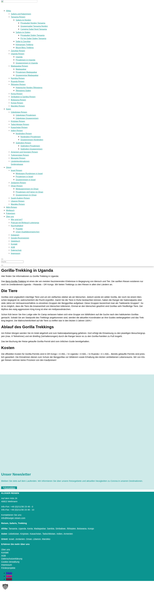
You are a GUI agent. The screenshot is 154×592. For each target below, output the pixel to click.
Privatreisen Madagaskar (26, 72)
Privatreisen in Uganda (25, 60)
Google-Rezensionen (20, 238)
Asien (8, 109)
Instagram (15, 235)
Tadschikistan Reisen (20, 124)
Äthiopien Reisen (18, 84)
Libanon (37, 539)
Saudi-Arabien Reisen (20, 198)
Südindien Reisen (23, 143)
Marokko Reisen (18, 106)
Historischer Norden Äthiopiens (29, 88)
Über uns (10, 217)
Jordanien (20, 539)
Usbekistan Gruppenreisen (27, 118)
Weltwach (10, 210)
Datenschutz (16, 250)
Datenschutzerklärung (11, 558)
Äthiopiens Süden (23, 91)
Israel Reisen (16, 170)
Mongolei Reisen (18, 158)
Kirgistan (24, 534)
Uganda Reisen (17, 54)
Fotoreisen (10, 213)
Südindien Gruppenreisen (31, 149)
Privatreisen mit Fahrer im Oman (29, 192)
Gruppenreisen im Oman (26, 195)
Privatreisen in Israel (24, 177)
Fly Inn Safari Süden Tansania (33, 38)
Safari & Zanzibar (23, 41)
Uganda (19, 57)
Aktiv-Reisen (11, 207)
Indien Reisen (17, 131)
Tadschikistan (48, 534)
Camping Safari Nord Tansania (33, 29)
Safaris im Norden (23, 20)
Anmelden (10, 487)
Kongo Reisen (17, 103)
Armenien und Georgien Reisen (24, 152)
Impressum (15, 253)
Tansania (13, 528)
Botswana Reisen (18, 100)
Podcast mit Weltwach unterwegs (25, 223)
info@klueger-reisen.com (13, 518)
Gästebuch (15, 241)
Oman (29, 539)
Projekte (19, 229)
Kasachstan (35, 534)
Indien (59, 534)
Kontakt (14, 244)
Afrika (8, 11)
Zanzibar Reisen (18, 51)
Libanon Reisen (17, 201)
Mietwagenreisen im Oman (27, 189)
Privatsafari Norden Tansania (32, 23)
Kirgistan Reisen (18, 121)
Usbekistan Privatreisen (26, 115)
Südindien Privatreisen (30, 146)
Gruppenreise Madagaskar (27, 75)
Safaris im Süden (23, 32)
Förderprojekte (8, 568)
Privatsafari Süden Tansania (32, 35)
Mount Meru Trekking (25, 48)
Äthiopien (71, 528)
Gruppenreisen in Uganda (27, 63)
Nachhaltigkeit (17, 226)
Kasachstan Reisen (19, 127)
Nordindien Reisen (24, 134)
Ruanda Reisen (17, 81)
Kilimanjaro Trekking (24, 45)
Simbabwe (60, 528)
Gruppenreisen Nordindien (31, 140)
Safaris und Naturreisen (21, 14)
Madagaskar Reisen (19, 66)
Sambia (50, 528)
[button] (5, 586)
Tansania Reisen (18, 17)
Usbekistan (13, 534)
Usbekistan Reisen (19, 112)
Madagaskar (21, 69)
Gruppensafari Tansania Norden (34, 26)
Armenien (68, 534)
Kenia (30, 528)
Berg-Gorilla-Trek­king (16, 281)
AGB (13, 247)
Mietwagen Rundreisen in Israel (29, 174)
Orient (8, 167)
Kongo (91, 528)
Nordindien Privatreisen (30, 137)
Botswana (82, 528)
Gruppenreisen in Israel (26, 180)
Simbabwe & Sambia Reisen (23, 97)
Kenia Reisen (16, 94)
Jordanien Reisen (18, 183)
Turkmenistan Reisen (20, 155)
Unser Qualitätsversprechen (27, 232)
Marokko (46, 539)
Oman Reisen (17, 186)
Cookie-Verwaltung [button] (10, 562)
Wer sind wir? (16, 220)
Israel (11, 539)
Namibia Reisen (18, 78)
